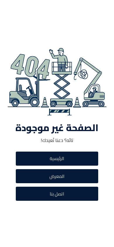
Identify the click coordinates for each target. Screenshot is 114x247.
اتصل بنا (57, 194)
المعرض (57, 176)
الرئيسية (57, 158)
